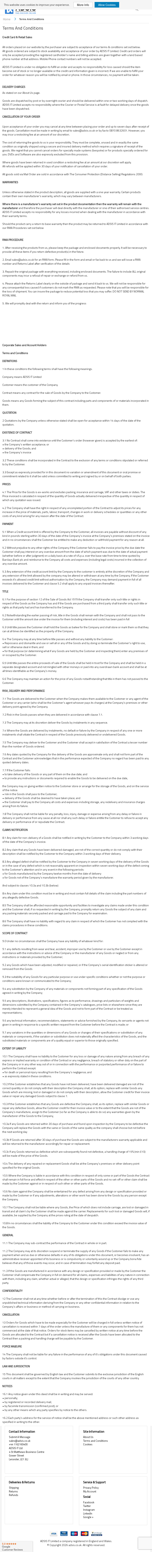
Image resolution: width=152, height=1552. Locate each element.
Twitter (87, 1506)
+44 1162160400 (18, 1444)
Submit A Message (19, 1437)
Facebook (88, 1502)
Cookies (87, 1444)
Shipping (14, 1488)
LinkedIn (87, 1513)
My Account (89, 1491)
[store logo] (21, 10)
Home (7, 19)
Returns (13, 1491)
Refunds (13, 1495)
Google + (88, 1517)
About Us (88, 1437)
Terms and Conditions (95, 1441)
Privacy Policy (91, 1488)
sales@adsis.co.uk (19, 1441)
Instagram (89, 1510)
